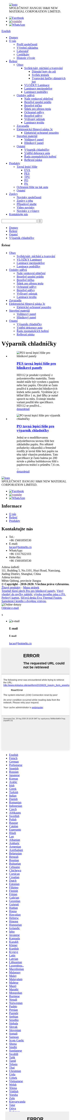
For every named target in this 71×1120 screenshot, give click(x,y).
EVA (27, 170)
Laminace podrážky (36, 91)
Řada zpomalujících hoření (40, 156)
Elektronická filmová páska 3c (35, 129)
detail (26, 409)
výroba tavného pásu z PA (49, 594)
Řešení (13, 61)
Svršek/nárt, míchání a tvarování (43, 68)
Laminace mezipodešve (38, 88)
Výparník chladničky (36, 149)
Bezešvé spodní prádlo (37, 102)
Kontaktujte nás (18, 214)
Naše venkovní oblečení (38, 98)
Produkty (14, 163)
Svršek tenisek (40, 74)
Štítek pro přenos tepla (37, 108)
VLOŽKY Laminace (36, 85)
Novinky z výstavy (28, 210)
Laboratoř (22, 51)
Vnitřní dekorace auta (37, 153)
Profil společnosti (27, 44)
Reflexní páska (33, 159)
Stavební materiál (27, 136)
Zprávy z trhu (25, 200)
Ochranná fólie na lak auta (32, 187)
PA (26, 183)
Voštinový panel (34, 139)
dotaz (20, 409)
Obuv (20, 64)
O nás (12, 40)
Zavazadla (23, 125)
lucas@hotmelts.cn (20, 547)
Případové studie (27, 204)
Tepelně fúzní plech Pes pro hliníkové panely (28, 590)
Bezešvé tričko (33, 105)
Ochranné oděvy (34, 112)
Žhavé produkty (11, 587)
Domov (13, 37)
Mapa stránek (31, 587)
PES (27, 173)
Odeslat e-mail (10, 607)
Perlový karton (10, 597)
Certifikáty (23, 54)
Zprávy (13, 193)
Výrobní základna (27, 47)
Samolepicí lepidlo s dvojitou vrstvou (24, 601)
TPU (27, 176)
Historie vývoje (26, 57)
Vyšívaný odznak (34, 119)
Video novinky (25, 207)
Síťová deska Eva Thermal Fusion (41, 597)
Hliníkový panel (34, 142)
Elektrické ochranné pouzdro (41, 132)
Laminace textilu (34, 122)
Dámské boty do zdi (44, 71)
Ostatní (21, 146)
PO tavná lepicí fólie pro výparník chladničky (35, 428)
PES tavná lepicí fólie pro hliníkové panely (36, 365)
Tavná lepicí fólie (27, 166)
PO (26, 180)
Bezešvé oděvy (33, 115)
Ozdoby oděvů (25, 95)
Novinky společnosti (29, 197)
